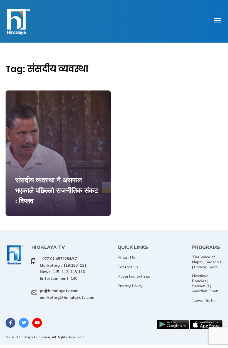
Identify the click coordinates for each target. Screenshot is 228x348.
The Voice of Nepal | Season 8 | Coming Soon (207, 261)
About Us (126, 257)
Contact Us (128, 266)
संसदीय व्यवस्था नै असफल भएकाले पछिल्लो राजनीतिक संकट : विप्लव (56, 190)
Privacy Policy (130, 285)
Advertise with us (134, 276)
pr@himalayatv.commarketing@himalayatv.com (67, 294)
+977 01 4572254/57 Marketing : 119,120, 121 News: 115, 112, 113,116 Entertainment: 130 (63, 268)
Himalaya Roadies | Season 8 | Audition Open (205, 283)
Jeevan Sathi (203, 300)
